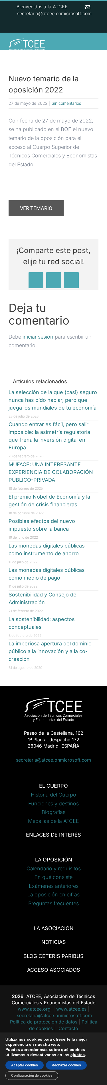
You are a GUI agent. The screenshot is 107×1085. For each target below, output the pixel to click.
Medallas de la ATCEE (53, 821)
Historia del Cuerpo (53, 795)
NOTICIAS (53, 942)
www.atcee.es (71, 1009)
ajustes (77, 1054)
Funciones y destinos (53, 804)
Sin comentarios (66, 103)
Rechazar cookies (66, 1065)
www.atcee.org (35, 1009)
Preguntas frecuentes (53, 903)
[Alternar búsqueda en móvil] (86, 46)
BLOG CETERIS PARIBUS (53, 956)
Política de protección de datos (43, 1022)
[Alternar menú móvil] (96, 46)
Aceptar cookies (24, 1065)
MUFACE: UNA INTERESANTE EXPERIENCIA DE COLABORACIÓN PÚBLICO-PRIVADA (51, 472)
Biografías (53, 812)
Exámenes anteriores (53, 886)
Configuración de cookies (32, 1076)
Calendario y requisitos (54, 868)
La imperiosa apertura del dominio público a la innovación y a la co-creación (50, 651)
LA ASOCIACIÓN (54, 928)
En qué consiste (53, 877)
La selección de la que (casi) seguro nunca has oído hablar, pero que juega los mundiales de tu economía (53, 400)
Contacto (68, 1028)
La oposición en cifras (53, 895)
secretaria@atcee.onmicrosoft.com (53, 760)
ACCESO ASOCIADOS (53, 970)
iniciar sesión (39, 337)
